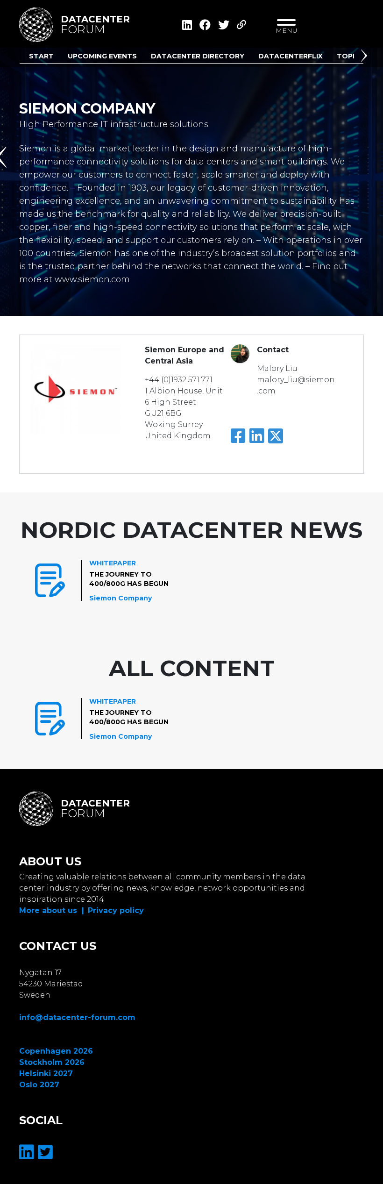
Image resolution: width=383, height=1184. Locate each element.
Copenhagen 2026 (56, 1051)
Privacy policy (116, 910)
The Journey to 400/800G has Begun (129, 579)
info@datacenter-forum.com (77, 1017)
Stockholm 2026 (52, 1062)
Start (41, 56)
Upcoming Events (102, 56)
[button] (365, 57)
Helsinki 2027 (46, 1073)
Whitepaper (112, 563)
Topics (350, 56)
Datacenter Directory (197, 56)
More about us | (51, 910)
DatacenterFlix (290, 56)
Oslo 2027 (39, 1084)
